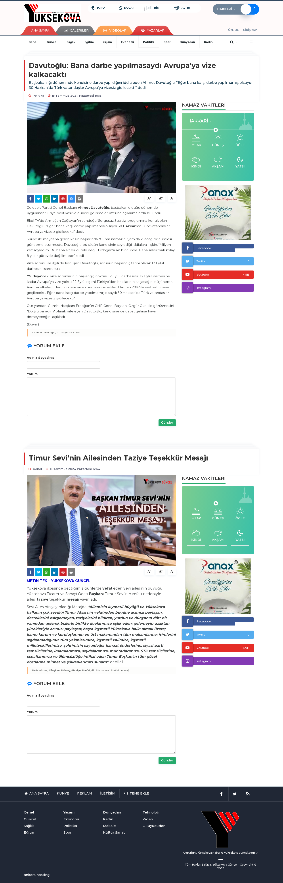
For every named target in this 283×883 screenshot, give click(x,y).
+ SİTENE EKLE (136, 793)
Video (148, 819)
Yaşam (107, 42)
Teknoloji (151, 812)
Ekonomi (127, 42)
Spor (167, 42)
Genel (33, 42)
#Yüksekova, (40, 670)
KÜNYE (63, 793)
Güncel (52, 42)
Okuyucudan (154, 826)
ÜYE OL (233, 30)
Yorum (32, 374)
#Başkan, (54, 670)
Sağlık (71, 42)
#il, (93, 670)
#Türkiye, (62, 332)
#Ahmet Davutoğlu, (44, 332)
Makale (109, 826)
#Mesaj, (66, 670)
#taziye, (76, 670)
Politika (149, 42)
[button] (227, 9)
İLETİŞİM (107, 793)
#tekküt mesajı (120, 670)
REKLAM (84, 793)
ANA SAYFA (40, 30)
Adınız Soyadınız (41, 358)
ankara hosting (37, 875)
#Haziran (74, 332)
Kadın (208, 42)
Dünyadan (187, 42)
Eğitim (89, 42)
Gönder (167, 423)
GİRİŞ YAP (250, 30)
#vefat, (86, 670)
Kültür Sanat (114, 832)
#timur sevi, (103, 670)
